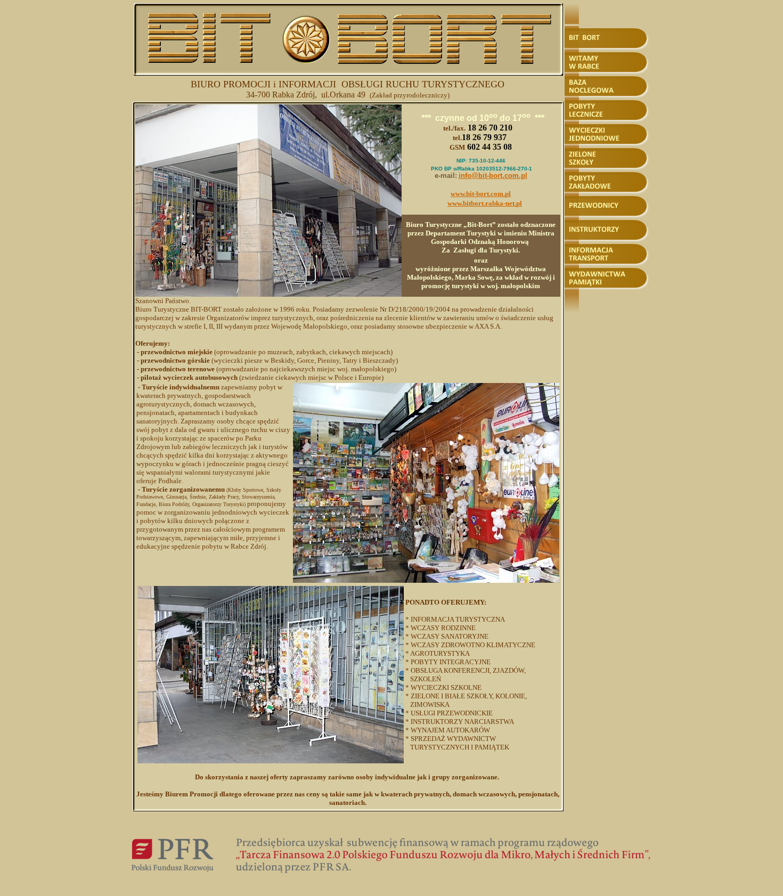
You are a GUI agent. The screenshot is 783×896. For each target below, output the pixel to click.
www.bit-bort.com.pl (481, 194)
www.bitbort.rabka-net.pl (484, 203)
